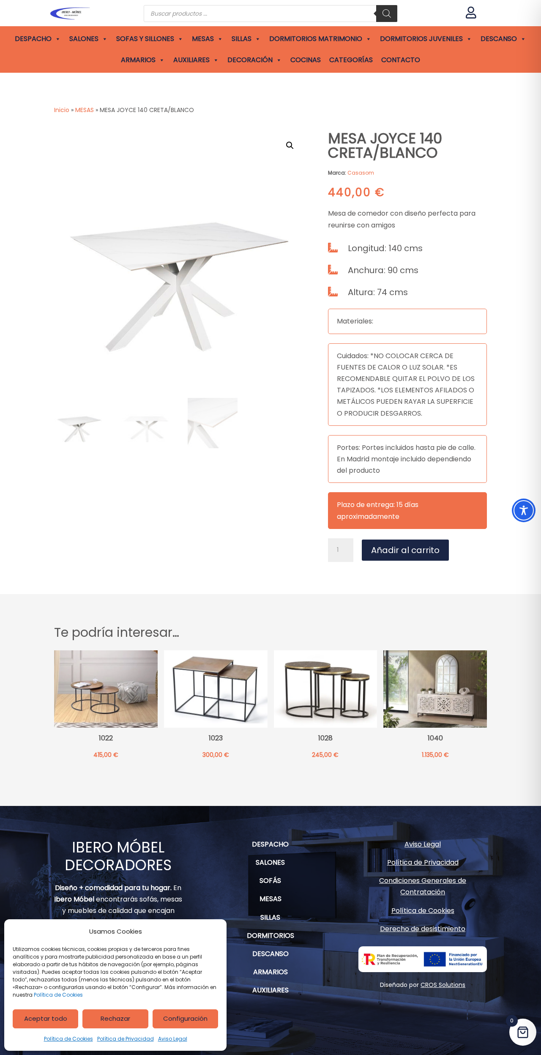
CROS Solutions (443, 985)
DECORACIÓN (250, 60)
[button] (290, 145)
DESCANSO (499, 39)
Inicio (61, 110)
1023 (216, 738)
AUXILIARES (191, 60)
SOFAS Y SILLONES (145, 39)
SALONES (83, 39)
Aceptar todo (45, 1018)
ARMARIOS (138, 60)
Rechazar (115, 1018)
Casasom (360, 172)
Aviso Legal (172, 1038)
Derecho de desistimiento (422, 929)
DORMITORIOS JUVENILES (421, 39)
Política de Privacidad (125, 1038)
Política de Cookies (58, 994)
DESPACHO (33, 39)
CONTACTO (400, 60)
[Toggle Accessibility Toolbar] (524, 510)
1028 (325, 738)
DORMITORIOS (270, 935)
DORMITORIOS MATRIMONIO (315, 39)
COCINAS (305, 60)
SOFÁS (270, 880)
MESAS (203, 39)
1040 (435, 738)
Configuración (185, 1018)
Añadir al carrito (405, 550)
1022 (106, 738)
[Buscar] (386, 13)
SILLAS (241, 39)
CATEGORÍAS (351, 60)
